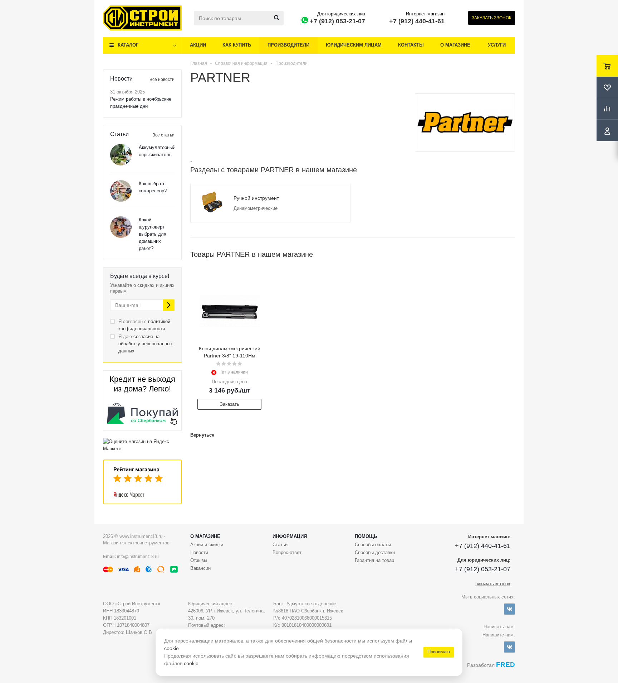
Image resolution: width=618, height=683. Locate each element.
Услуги (497, 45)
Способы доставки (375, 552)
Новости (199, 552)
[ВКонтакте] (509, 609)
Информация (290, 536)
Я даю (145, 343)
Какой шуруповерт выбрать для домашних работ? (152, 234)
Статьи (280, 544)
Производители (288, 45)
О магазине (455, 45)
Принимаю (438, 651)
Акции (198, 45)
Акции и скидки (206, 544)
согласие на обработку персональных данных (145, 343)
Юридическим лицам (354, 45)
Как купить (236, 45)
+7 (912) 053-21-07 (337, 21)
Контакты (411, 45)
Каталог (128, 45)
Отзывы (198, 560)
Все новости (162, 79)
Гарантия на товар (374, 560)
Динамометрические (256, 208)
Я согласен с (144, 325)
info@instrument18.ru (138, 556)
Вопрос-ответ (287, 552)
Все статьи (163, 135)
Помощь (366, 536)
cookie (171, 648)
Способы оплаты (373, 544)
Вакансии (200, 568)
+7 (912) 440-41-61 (417, 21)
